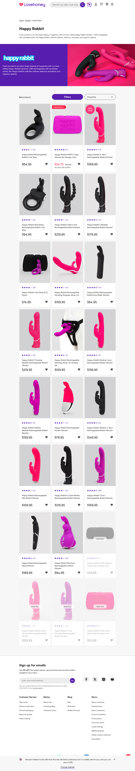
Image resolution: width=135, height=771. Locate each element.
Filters (67, 96)
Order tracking (24, 718)
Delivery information (26, 706)
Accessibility (96, 739)
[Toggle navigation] (112, 4)
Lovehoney (67, 12)
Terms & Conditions (99, 714)
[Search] (82, 4)
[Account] (95, 4)
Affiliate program (98, 731)
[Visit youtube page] (112, 679)
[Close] (114, 759)
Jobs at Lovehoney (98, 710)
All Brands (71, 706)
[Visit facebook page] (86, 679)
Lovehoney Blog (49, 706)
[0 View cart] (106, 4)
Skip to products (20, 34)
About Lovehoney (98, 702)
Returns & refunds (25, 714)
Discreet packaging (26, 710)
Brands (27, 20)
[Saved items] (46, 164)
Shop (70, 696)
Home (21, 20)
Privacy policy (97, 718)
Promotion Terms (98, 722)
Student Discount (74, 710)
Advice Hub (47, 702)
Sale (69, 702)
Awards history (97, 706)
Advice (46, 696)
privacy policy (38, 688)
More (94, 696)
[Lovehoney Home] (32, 5)
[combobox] (67, 5)
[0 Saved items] (101, 4)
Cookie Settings (97, 727)
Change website (67, 767)
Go (72, 680)
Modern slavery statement (101, 735)
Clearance (57, 107)
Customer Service (27, 696)
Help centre (23, 702)
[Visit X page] (95, 679)
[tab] (31, 719)
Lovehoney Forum (49, 710)
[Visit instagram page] (104, 679)
